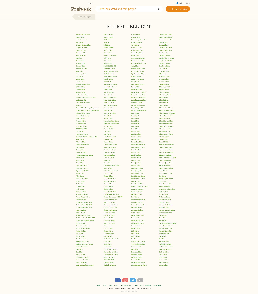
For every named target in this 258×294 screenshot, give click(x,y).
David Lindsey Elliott (138, 176)
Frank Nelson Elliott (165, 226)
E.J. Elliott (162, 74)
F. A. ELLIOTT (163, 194)
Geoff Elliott (163, 257)
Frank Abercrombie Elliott (167, 223)
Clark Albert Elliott (110, 265)
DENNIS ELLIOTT (137, 202)
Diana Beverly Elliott (138, 220)
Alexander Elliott (81, 152)
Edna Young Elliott (165, 95)
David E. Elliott (136, 152)
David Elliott (135, 118)
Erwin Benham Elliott (166, 184)
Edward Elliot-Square (83, 113)
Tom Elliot (79, 71)
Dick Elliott (135, 231)
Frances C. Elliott (164, 207)
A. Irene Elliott (81, 121)
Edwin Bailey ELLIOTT (166, 126)
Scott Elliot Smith (82, 40)
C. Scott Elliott (108, 126)
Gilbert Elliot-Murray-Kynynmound (87, 108)
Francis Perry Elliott (165, 213)
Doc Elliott (134, 239)
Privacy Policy (138, 285)
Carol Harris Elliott (110, 147)
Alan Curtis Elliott (82, 134)
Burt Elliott (107, 116)
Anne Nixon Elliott (82, 194)
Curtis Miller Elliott (137, 71)
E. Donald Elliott (164, 71)
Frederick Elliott (164, 241)
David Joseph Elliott (137, 171)
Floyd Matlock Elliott (165, 205)
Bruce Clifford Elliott (110, 97)
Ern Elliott (162, 176)
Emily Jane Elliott (164, 165)
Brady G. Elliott (109, 74)
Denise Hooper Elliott (138, 200)
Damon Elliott (135, 87)
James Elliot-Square (82, 116)
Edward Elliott (163, 97)
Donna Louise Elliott (165, 37)
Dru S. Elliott (163, 69)
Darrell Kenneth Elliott (138, 100)
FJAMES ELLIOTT (164, 202)
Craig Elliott (135, 66)
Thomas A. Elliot (81, 69)
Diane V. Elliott (136, 228)
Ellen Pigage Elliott (165, 160)
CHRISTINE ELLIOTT (110, 249)
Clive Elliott (135, 45)
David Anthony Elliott (138, 144)
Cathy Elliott (108, 168)
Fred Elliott (162, 236)
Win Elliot (79, 105)
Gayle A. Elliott (164, 252)
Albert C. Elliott (81, 142)
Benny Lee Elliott (81, 262)
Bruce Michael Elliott (110, 105)
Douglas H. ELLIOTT (165, 61)
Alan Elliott (79, 131)
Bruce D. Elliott (109, 103)
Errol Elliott (163, 181)
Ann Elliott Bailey (81, 239)
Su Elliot (79, 58)
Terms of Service (126, 285)
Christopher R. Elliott (111, 255)
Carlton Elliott (108, 142)
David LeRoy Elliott (137, 173)
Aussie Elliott (80, 236)
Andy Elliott (80, 189)
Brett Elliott (107, 82)
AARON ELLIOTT (81, 129)
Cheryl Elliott (108, 236)
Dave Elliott (135, 113)
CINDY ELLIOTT (109, 260)
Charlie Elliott (108, 226)
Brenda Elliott (108, 79)
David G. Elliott (136, 155)
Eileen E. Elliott (164, 137)
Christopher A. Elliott (111, 252)
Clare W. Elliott (108, 262)
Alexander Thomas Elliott (84, 155)
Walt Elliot (79, 76)
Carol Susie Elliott (109, 152)
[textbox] (129, 9)
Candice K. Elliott (109, 129)
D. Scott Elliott (136, 76)
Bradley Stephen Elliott (111, 71)
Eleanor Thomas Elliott (166, 144)
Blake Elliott (108, 53)
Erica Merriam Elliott (166, 173)
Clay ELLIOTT (135, 37)
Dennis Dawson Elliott (138, 205)
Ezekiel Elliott (163, 192)
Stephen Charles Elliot (83, 45)
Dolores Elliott (136, 247)
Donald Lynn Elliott (165, 34)
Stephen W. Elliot (81, 48)
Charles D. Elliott (109, 202)
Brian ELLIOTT (108, 89)
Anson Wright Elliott (83, 197)
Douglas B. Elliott (164, 55)
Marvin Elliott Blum (110, 55)
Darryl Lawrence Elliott (138, 110)
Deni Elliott (135, 197)
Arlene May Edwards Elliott (85, 220)
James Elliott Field (165, 200)
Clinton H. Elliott (136, 42)
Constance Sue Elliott (138, 58)
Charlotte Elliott (109, 234)
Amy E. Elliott (80, 181)
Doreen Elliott (163, 45)
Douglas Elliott (164, 53)
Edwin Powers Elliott (166, 134)
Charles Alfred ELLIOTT (111, 194)
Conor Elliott (135, 55)
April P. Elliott (80, 213)
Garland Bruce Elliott (166, 247)
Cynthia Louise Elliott (138, 74)
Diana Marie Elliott (137, 223)
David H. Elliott (136, 158)
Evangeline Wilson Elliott (167, 189)
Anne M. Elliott (81, 192)
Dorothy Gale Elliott (165, 50)
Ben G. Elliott (80, 255)
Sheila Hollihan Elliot (83, 34)
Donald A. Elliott (136, 252)
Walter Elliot (80, 79)
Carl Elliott (107, 131)
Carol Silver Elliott (109, 150)
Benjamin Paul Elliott (83, 260)
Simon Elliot (80, 37)
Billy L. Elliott (108, 50)
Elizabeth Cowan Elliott (166, 152)
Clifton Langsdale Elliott (139, 40)
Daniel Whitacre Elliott (138, 97)
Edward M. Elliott (164, 118)
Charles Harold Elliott (111, 205)
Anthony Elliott (81, 200)
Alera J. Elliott (80, 150)
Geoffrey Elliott (164, 260)
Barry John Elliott (81, 247)
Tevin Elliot (80, 61)
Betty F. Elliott (108, 37)
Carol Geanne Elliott (110, 144)
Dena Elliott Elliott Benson (84, 265)
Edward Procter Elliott (166, 121)
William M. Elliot (81, 100)
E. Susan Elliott (164, 82)
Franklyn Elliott (164, 234)
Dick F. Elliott (135, 236)
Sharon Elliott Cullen (138, 69)
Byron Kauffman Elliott (111, 121)
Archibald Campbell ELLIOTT (85, 218)
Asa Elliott (79, 234)
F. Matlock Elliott (164, 197)
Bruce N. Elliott (109, 108)
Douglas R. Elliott (164, 63)
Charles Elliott (108, 176)
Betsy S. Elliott (108, 34)
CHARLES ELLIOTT (110, 179)
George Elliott (163, 262)
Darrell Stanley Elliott (138, 105)
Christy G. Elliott (109, 257)
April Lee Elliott (81, 210)
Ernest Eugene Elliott (166, 179)
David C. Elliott (136, 150)
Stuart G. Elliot (81, 55)
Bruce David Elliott (110, 100)
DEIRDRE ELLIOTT (137, 189)
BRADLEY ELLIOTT (110, 66)
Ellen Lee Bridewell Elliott (167, 158)
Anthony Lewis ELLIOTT (84, 202)
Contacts (148, 285)
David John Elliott (137, 168)
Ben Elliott (79, 249)
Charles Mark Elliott (110, 210)
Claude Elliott (135, 34)
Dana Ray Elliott (136, 89)
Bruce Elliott (108, 95)
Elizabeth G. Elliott (165, 155)
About (98, 285)
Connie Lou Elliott (137, 53)
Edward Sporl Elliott (165, 124)
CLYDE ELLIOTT (136, 48)
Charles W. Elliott (109, 213)
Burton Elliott (108, 118)
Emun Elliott (163, 171)
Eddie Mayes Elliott (165, 87)
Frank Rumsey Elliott (166, 228)
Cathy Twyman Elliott (111, 171)
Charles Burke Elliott (110, 200)
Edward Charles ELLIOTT (167, 110)
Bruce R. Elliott (108, 110)
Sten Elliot (79, 42)
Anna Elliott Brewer (110, 87)
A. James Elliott (81, 124)
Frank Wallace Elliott (165, 231)
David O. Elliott (136, 181)
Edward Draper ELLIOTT (167, 113)
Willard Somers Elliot (83, 84)
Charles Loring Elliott (111, 207)
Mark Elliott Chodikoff (111, 239)
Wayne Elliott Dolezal (138, 244)
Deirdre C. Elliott (136, 192)
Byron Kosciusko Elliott (111, 124)
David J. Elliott (136, 160)
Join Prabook (157, 285)
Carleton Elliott (108, 139)
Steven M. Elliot (81, 53)
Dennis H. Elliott (136, 207)
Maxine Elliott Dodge (138, 241)
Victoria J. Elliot (81, 74)
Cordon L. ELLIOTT (137, 61)
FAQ (104, 285)
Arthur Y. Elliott (81, 231)
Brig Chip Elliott (109, 92)
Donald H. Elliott (136, 260)
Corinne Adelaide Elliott (139, 63)
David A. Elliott (136, 131)
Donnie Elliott (163, 42)
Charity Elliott (108, 173)
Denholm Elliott (136, 194)
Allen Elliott (80, 176)
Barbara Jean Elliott (82, 241)
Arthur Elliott (80, 223)
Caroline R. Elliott (109, 155)
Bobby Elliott (108, 63)
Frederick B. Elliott (165, 244)
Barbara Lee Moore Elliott (84, 244)
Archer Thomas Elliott (83, 215)
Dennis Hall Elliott (137, 210)
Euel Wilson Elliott (165, 186)
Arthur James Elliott (82, 226)
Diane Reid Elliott (137, 226)
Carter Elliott (108, 160)
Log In (181, 3)
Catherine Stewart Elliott (112, 165)
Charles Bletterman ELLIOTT (113, 197)
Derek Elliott (135, 213)
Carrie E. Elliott (109, 158)
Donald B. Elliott (136, 255)
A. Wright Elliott (81, 126)
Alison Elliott (80, 173)
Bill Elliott (107, 40)
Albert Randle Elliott (82, 144)
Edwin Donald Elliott (165, 129)
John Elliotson (80, 118)
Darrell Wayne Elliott (138, 108)
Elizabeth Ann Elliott (165, 147)
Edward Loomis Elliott (166, 116)
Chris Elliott (107, 241)
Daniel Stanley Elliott (138, 95)
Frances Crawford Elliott (167, 210)
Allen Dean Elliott (81, 179)
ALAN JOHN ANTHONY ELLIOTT (86, 137)
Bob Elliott (107, 58)
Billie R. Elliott (108, 48)
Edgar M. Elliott (164, 89)
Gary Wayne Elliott (165, 249)
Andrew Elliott (80, 186)
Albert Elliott (80, 139)
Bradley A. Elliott (109, 69)
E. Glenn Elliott (164, 79)
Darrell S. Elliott (136, 103)
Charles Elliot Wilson (83, 103)
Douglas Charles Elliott (166, 58)
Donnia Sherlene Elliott (166, 40)
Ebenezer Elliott (164, 84)
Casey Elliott (108, 163)
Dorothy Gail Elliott (165, 48)
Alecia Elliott (80, 147)
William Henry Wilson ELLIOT (86, 97)
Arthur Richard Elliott (83, 228)
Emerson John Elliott (166, 163)
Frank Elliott (163, 215)
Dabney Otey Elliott (137, 79)
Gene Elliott (163, 255)
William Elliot (80, 87)
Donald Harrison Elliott (139, 265)
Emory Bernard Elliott (166, 168)
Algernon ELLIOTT (82, 165)
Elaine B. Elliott (164, 139)
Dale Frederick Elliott (138, 84)
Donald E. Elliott (136, 257)
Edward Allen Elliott (165, 108)
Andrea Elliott (80, 184)
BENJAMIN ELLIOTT (82, 257)
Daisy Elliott (135, 82)
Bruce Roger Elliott (110, 113)
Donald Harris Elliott (138, 262)
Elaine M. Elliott (164, 142)
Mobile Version (113, 285)
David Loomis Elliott (138, 179)
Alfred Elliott (80, 158)
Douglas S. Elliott (164, 66)
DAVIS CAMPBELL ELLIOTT (140, 186)
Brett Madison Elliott (110, 84)
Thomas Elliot (80, 63)
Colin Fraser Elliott (137, 50)
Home (90, 3)
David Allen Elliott (137, 142)
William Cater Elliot (82, 95)
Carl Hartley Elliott (110, 137)
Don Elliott (134, 249)
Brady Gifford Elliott (110, 76)
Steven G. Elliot (81, 50)
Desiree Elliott (135, 218)
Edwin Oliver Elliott (165, 131)
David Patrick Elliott (137, 184)
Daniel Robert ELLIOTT (138, 92)
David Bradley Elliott (138, 147)
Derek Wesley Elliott (137, 215)
